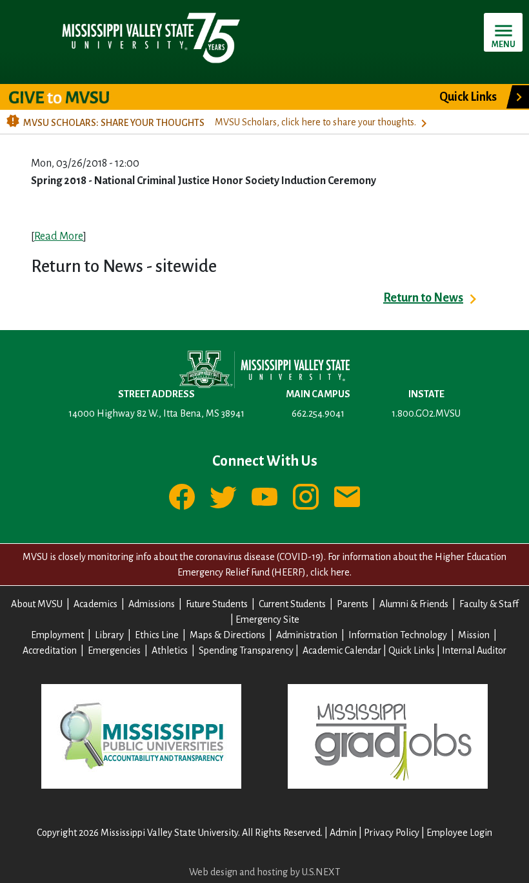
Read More (58, 236)
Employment (57, 635)
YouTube (264, 496)
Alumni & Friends (413, 604)
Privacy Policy (391, 832)
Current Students (292, 604)
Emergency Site (267, 619)
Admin (343, 832)
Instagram (305, 496)
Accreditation (50, 650)
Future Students (217, 604)
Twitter (223, 496)
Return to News (423, 297)
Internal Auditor (474, 650)
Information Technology (397, 635)
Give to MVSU (70, 97)
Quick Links (468, 96)
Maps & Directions (227, 635)
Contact (347, 496)
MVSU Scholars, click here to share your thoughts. (315, 122)
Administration (306, 635)
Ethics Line (157, 635)
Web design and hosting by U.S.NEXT (264, 872)
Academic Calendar (342, 650)
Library (109, 635)
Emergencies (114, 650)
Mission (474, 635)
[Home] (150, 37)
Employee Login (459, 832)
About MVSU (37, 604)
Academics (95, 604)
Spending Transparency (246, 650)
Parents (352, 604)
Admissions (151, 604)
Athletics (170, 650)
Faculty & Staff (489, 604)
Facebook (181, 496)
